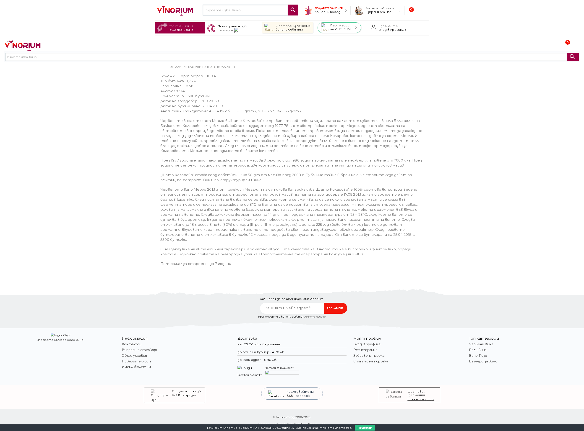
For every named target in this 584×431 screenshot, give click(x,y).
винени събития (420, 399)
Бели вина (478, 350)
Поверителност (137, 361)
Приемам (364, 427)
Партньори (317, 424)
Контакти (131, 344)
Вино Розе (478, 356)
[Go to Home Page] (161, 67)
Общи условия (134, 356)
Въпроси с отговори (140, 350)
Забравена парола (369, 356)
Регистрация (365, 350)
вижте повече (315, 316)
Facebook (302, 396)
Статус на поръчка (370, 361)
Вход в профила (367, 344)
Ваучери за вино (483, 361)
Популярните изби (187, 391)
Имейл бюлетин (136, 367)
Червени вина (481, 344)
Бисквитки (296, 424)
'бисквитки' (247, 427)
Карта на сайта (270, 424)
